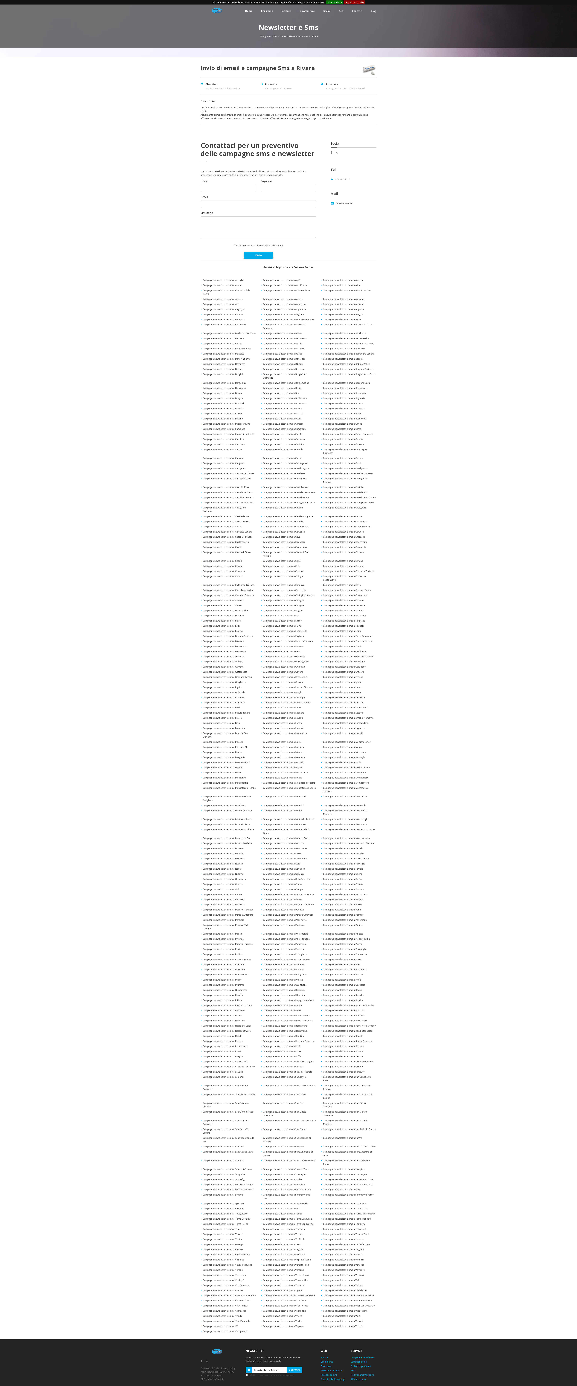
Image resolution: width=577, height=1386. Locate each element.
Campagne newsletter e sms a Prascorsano (225, 974)
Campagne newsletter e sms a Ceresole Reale (347, 526)
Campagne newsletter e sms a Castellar (343, 487)
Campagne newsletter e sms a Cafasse (283, 423)
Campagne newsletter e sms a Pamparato (345, 894)
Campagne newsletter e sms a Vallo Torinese (226, 1254)
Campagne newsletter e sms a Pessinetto (285, 919)
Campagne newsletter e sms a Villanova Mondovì (348, 1295)
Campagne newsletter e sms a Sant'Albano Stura (228, 1151)
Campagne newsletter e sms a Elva (281, 615)
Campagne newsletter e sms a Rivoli (282, 1010)
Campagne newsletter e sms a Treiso (282, 1234)
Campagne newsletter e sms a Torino (282, 1213)
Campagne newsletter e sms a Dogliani (283, 610)
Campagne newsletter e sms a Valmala (343, 1254)
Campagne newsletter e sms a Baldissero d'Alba (348, 324)
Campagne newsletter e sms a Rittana (223, 1000)
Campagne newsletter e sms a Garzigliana (285, 656)
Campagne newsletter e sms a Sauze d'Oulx (285, 1169)
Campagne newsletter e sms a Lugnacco (344, 727)
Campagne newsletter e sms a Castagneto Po (227, 478)
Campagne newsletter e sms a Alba (341, 285)
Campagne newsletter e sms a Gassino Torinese (348, 656)
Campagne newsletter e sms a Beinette (223, 353)
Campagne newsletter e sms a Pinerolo (223, 938)
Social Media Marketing (332, 1379)
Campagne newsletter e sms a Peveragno (345, 919)
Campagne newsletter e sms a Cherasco (344, 536)
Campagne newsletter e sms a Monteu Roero (286, 838)
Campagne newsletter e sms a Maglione (284, 746)
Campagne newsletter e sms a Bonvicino (284, 368)
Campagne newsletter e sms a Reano (342, 989)
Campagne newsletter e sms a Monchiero (224, 805)
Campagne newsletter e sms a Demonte (344, 605)
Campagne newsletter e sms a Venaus (223, 1269)
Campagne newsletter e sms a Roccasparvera (227, 1030)
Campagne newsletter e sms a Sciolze (282, 1179)
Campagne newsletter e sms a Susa (281, 1208)
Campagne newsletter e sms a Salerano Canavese (229, 1066)
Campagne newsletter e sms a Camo (342, 428)
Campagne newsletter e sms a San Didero (285, 1094)
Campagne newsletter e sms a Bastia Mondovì (227, 348)
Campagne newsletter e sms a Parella (282, 899)
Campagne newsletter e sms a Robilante (344, 1015)
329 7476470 (342, 179)
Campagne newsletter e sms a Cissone (343, 565)
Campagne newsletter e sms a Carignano (224, 463)
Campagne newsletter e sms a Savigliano (344, 1169)
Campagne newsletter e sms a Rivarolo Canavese (348, 1005)
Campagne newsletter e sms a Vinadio (223, 1315)
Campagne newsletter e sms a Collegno (283, 576)
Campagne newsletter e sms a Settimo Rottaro (347, 1184)
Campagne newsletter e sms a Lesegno (283, 712)
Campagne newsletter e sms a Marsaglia (344, 757)
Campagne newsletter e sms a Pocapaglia (344, 948)
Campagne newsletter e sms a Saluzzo (223, 1071)
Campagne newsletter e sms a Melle (222, 772)
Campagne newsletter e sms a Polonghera (285, 954)
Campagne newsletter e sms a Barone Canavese (348, 343)
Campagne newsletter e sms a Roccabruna (285, 1025)
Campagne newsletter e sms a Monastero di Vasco (289, 787)
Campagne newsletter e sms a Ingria (222, 687)
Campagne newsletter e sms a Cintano (343, 560)
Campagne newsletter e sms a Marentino (344, 752)
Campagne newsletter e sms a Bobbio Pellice (346, 363)
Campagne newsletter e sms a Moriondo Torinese (349, 843)
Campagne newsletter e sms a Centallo (283, 521)
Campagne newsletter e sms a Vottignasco (225, 1331)
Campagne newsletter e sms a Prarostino (344, 969)
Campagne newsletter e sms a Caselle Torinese (348, 473)
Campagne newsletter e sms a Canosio (343, 439)
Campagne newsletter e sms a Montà (282, 810)
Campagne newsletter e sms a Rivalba (343, 1000)
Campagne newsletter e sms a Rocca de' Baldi (227, 1025)
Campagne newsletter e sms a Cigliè (282, 560)
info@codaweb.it (344, 203)
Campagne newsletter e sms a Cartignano (224, 468)
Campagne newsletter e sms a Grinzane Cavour (227, 676)
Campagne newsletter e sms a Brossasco (284, 403)
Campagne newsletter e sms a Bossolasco (345, 387)
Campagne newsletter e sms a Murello (343, 848)
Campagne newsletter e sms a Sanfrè (342, 1137)
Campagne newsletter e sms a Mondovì (283, 805)
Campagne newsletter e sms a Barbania (223, 338)
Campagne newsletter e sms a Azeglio (343, 314)
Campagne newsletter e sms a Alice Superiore (347, 290)
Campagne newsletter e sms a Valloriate (284, 1254)
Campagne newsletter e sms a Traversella (345, 1228)
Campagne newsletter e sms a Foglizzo (283, 635)
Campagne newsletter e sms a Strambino (344, 1203)
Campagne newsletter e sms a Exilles (282, 620)
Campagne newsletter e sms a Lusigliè (343, 733)
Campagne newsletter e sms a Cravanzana (345, 595)
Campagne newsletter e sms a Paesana (343, 889)
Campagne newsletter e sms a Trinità (222, 1239)
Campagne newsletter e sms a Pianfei (342, 924)
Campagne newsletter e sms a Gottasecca (225, 671)
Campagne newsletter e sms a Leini (221, 707)
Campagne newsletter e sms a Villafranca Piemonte (229, 1295)
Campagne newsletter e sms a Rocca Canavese (287, 1020)
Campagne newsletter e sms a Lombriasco (225, 727)
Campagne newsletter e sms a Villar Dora (284, 1300)
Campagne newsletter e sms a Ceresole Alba (286, 526)
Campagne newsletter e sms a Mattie (222, 767)
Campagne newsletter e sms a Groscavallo (285, 676)
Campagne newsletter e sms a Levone (283, 717)
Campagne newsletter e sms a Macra (282, 741)
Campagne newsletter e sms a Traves (223, 1234)
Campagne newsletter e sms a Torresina (344, 1223)
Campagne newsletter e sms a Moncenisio (345, 796)
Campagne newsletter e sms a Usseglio (223, 1244)
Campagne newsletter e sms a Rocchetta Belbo (347, 1030)
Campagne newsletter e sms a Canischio (284, 439)
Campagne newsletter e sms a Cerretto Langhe (227, 531)
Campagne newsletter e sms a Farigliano (344, 620)
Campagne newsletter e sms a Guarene (283, 681)
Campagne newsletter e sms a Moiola (282, 777)
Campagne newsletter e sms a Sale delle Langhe (288, 1061)
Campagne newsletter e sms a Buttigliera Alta (226, 423)
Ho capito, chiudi (334, 2)
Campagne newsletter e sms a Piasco (222, 933)
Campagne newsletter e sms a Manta (222, 752)
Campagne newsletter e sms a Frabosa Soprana (288, 641)
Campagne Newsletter (362, 1357)
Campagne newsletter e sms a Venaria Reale (286, 1264)
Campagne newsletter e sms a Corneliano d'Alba (228, 589)
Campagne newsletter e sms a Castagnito (284, 478)
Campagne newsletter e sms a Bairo (342, 319)
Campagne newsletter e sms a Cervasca (284, 531)
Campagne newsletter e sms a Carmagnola (285, 463)
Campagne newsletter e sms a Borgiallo (223, 374)
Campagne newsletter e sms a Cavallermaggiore (288, 516)
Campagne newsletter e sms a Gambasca (344, 651)
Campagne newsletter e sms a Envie (222, 620)
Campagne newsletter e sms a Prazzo (343, 974)
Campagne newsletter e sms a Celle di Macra (226, 521)
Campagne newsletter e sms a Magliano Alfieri (347, 741)
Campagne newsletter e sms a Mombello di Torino (289, 782)
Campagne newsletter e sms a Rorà (281, 1046)
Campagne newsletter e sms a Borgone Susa (346, 382)
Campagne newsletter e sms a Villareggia (284, 1310)
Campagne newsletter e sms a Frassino (283, 646)
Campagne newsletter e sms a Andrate (343, 303)
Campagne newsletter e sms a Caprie (222, 449)
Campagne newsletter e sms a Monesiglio (344, 805)
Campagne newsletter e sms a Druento (223, 615)
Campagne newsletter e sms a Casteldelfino (226, 487)
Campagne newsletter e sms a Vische (282, 1320)
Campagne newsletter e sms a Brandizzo (344, 392)
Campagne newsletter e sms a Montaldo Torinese (289, 819)
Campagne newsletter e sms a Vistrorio (343, 1320)
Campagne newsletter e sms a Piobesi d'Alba (346, 938)
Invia (258, 255)
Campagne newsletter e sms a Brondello (224, 403)
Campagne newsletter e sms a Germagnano (286, 661)
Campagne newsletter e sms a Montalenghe (346, 819)
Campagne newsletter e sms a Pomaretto (345, 954)
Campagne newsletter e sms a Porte (342, 959)
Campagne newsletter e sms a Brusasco (344, 408)
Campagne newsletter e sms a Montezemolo (346, 838)
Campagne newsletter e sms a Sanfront (223, 1146)
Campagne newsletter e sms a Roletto (223, 1040)
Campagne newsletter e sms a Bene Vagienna (226, 358)
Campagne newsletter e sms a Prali (341, 964)
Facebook (326, 1366)
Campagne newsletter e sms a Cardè (282, 457)
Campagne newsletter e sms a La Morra (344, 697)
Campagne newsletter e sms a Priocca (283, 979)
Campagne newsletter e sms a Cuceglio (283, 600)
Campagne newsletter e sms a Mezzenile (224, 777)
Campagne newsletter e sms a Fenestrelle (285, 630)
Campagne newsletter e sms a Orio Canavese (286, 878)
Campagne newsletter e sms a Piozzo (342, 943)
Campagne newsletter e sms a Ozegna (283, 889)
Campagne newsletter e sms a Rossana (343, 1046)
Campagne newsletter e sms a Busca (282, 418)
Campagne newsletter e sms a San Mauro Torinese (289, 1120)
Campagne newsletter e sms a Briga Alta (344, 398)
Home (283, 36)
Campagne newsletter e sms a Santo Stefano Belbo (289, 1160)
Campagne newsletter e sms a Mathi (342, 762)
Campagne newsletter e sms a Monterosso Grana (349, 829)
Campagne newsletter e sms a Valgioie (283, 1249)
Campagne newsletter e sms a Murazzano (285, 848)
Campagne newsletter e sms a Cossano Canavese (229, 595)
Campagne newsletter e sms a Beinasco (344, 348)
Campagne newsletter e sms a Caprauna (344, 444)
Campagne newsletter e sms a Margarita (224, 757)
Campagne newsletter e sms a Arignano (223, 314)
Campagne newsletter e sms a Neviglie (343, 853)
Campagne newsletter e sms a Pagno (222, 894)
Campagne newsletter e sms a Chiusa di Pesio (227, 552)
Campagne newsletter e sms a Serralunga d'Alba (348, 1179)
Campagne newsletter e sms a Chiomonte (344, 546)
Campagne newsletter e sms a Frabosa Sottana (347, 641)
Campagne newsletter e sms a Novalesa (284, 868)
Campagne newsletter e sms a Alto (221, 303)
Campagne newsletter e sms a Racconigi (284, 989)
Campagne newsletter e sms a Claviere (283, 571)
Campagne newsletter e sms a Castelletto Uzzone (289, 492)
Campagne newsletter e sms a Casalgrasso (345, 468)
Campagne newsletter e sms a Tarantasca (345, 1208)
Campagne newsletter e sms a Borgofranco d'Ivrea (349, 374)
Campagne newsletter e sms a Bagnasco (224, 319)
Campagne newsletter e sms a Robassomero (286, 1015)
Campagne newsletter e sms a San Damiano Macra (229, 1094)
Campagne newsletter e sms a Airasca (343, 279)
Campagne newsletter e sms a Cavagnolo (344, 507)
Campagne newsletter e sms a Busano (223, 418)
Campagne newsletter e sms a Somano (223, 1194)
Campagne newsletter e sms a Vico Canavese (226, 1285)
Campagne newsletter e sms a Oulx (221, 889)
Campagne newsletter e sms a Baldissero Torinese (229, 333)
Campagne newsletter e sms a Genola (222, 661)
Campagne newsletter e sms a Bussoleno (344, 418)
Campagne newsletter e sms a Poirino (222, 954)
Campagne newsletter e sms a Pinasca (343, 933)
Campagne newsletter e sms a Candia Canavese (348, 433)
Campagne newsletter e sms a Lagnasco (224, 702)
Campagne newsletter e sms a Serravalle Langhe (228, 1184)
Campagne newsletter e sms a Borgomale (225, 382)
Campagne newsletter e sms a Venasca (343, 1264)
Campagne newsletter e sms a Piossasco (284, 943)
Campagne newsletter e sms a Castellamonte (286, 487)
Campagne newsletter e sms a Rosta (222, 1051)
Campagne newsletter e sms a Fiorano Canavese (228, 635)
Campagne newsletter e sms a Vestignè (223, 1280)
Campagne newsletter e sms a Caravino (223, 457)
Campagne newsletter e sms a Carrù (342, 463)
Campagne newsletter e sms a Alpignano (344, 298)
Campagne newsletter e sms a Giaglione (344, 661)
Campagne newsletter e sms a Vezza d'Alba (285, 1280)
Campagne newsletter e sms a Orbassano (225, 878)
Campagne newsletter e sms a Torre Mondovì (347, 1218)
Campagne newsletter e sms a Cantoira (283, 444)
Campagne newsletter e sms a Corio (342, 584)
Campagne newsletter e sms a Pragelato (284, 964)
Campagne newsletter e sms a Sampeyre (284, 1076)
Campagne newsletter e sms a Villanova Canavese (289, 1295)
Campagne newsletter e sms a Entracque (344, 615)
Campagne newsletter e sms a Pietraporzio (285, 933)
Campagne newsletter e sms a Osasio (282, 884)
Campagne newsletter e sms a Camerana (284, 428)
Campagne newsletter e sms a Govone (283, 671)
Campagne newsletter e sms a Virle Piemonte (226, 1320)
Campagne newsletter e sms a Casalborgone (286, 468)
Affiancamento (358, 1379)
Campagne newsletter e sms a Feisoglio (344, 625)
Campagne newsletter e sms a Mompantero (346, 782)
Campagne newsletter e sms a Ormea (343, 878)
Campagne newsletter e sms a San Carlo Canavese (289, 1085)
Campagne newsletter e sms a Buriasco (283, 413)
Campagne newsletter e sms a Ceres (222, 526)
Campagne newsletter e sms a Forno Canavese (347, 635)
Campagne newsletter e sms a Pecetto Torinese (228, 909)
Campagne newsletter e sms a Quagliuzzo (285, 984)
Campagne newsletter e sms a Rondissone (225, 1046)
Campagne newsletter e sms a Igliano (342, 681)
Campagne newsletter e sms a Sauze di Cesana (227, 1169)
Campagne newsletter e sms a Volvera (343, 1326)
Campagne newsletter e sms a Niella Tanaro (346, 858)
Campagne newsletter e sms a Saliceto (283, 1066)
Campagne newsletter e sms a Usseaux (343, 1239)
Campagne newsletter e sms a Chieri (222, 546)
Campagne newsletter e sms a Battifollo (284, 348)
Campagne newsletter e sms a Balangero (224, 324)
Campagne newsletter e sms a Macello (223, 741)
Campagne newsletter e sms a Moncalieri (284, 796)
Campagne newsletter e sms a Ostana (343, 884)
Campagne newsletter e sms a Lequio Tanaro (226, 712)
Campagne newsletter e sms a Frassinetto (225, 646)
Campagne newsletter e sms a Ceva (281, 536)
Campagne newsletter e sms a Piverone (284, 948)
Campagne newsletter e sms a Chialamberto (226, 541)
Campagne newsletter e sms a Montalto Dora (226, 824)
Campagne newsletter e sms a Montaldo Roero (227, 819)
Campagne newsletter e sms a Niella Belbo (285, 858)
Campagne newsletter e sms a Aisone (222, 285)
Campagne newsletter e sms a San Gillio (283, 1102)
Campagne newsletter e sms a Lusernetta (285, 733)
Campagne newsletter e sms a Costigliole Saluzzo (288, 595)
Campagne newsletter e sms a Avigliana (283, 314)
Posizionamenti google (362, 1374)
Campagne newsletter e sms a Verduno (283, 1269)
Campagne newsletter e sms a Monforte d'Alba (227, 810)
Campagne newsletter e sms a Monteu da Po (226, 838)
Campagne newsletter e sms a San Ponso (284, 1129)
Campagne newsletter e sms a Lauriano (343, 702)
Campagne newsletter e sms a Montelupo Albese (228, 829)
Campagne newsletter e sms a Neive (282, 853)
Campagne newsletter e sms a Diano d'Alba (225, 610)
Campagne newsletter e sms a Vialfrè (342, 1280)
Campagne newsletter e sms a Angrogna (224, 309)
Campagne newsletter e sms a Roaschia (344, 1010)
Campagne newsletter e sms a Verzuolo (344, 1274)
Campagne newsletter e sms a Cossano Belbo (347, 589)
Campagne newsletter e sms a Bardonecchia (346, 338)
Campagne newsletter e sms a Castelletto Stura (228, 492)
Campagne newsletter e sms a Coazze (223, 576)
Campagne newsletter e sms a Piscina (222, 948)
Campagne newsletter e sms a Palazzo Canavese (288, 894)
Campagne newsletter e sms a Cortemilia (284, 589)
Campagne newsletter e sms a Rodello (343, 1035)
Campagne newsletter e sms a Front (342, 646)
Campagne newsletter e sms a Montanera (345, 824)
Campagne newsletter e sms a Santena (223, 1160)
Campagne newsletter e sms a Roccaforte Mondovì (349, 1025)
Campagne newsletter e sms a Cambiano (224, 428)
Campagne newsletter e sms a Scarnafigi (224, 1179)
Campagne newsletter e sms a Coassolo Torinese (349, 571)
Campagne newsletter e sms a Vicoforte (284, 1285)
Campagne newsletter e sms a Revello (223, 994)
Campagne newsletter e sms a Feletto (223, 630)
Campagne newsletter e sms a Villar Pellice (225, 1305)
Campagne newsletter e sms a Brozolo (223, 408)
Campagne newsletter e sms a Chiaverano (345, 541)
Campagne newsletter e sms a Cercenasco (345, 521)
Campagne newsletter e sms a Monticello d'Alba (227, 843)
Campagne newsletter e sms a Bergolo (343, 358)
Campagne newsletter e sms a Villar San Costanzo (349, 1305)
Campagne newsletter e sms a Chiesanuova (285, 546)
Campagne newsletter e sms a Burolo (342, 413)
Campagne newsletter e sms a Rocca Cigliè (345, 1020)
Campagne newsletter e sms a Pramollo (283, 969)
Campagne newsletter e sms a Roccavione (285, 1030)
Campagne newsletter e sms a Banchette (344, 333)
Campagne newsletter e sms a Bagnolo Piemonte (288, 319)
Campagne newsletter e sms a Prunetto (223, 984)
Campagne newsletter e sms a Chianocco (284, 541)
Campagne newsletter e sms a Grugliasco (224, 681)
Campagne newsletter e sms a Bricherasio (285, 398)
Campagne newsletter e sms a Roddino (283, 1035)
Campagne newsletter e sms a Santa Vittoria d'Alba (349, 1146)
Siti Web (325, 1357)
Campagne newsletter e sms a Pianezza (284, 924)
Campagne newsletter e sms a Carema (343, 457)
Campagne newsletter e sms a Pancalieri (224, 899)
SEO (353, 1370)
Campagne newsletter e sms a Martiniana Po (226, 762)
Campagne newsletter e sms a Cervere (343, 531)
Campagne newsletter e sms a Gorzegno (344, 666)
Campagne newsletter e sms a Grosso (343, 676)
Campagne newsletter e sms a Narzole (223, 853)
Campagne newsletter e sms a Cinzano (223, 565)
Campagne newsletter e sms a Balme (282, 333)
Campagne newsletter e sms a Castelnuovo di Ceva (349, 497)
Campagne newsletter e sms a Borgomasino (286, 382)
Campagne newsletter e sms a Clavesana (224, 571)
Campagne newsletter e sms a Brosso (343, 403)
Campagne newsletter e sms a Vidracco (343, 1285)
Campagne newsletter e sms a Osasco (223, 884)
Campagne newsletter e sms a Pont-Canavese (227, 959)
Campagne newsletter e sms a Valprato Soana (287, 1259)
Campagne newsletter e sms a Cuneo (222, 605)
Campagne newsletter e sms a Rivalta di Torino (227, 1005)
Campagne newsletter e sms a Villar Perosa (285, 1305)
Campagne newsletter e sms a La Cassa (223, 697)
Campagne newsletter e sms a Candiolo (223, 439)
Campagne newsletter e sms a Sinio (341, 1189)
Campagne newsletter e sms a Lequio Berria (346, 707)
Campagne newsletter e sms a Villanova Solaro (227, 1300)
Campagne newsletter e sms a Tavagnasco (225, 1213)
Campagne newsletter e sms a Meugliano (344, 772)
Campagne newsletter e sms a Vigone (282, 1290)
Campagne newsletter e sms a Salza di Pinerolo (287, 1071)
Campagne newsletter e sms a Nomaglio (344, 863)
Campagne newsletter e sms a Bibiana (283, 363)
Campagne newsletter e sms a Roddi (222, 1035)
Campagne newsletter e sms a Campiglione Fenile (228, 433)
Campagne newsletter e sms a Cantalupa (224, 444)
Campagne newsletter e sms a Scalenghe (284, 1174)
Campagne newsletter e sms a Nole (281, 863)
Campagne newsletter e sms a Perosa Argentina (228, 914)
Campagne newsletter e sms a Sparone (223, 1203)
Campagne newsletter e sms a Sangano (283, 1146)
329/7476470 (227, 1371)
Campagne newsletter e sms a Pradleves (224, 964)
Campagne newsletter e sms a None (222, 868)
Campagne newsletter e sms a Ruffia (282, 1056)
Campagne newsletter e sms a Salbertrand (225, 1061)
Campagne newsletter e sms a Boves (222, 392)
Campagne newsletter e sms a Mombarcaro (346, 777)
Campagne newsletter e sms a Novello (343, 868)
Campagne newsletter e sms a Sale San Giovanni (348, 1061)
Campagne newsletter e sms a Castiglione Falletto (289, 502)
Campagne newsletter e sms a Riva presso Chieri (288, 1000)
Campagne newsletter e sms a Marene (283, 752)
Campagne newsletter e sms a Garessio (223, 656)
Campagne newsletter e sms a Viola (341, 1315)
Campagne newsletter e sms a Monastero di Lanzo (229, 787)
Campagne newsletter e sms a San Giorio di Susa (228, 1111)
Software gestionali (361, 1366)
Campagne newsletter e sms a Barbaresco (285, 338)
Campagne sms (359, 1361)
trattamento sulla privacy (270, 245)
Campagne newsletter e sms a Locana (282, 722)
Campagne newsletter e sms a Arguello (343, 309)
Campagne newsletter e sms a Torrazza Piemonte (349, 1213)
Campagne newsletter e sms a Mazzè (282, 767)
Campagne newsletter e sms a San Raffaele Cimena (349, 1129)
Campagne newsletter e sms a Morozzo (223, 848)
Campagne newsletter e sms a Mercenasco (285, 772)
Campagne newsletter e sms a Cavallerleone (226, 516)
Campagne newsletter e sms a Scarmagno (345, 1174)
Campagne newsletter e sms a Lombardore (345, 722)
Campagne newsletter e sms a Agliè (281, 279)
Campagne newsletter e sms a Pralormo (224, 969)
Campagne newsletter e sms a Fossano (223, 641)
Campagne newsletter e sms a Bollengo (223, 368)
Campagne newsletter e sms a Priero (222, 979)
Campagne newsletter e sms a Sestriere (284, 1184)
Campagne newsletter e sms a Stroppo (223, 1208)
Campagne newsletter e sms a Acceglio (223, 279)
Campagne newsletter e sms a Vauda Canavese (227, 1264)
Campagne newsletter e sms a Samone (223, 1076)
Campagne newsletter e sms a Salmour (343, 1066)
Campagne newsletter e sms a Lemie (282, 707)
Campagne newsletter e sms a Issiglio (282, 692)
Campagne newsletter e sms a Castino (283, 507)
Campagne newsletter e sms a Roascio (223, 1015)
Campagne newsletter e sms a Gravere (343, 671)
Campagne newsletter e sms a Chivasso (344, 552)
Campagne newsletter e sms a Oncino (342, 873)
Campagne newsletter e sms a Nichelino (223, 858)
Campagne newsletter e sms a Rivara (282, 1005)
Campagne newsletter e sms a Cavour (343, 516)
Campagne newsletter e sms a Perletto (283, 909)
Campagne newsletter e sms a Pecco (342, 904)
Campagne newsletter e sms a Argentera (284, 309)
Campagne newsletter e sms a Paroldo (343, 899)
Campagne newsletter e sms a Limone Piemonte (348, 717)
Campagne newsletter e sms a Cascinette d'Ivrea (228, 473)
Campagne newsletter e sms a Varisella (343, 1259)
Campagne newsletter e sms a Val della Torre (346, 1244)
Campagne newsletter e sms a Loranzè (283, 727)
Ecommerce (327, 1361)
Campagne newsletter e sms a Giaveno (223, 666)
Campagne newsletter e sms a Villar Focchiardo (347, 1300)
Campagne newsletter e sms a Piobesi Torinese (228, 943)
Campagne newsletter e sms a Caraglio (283, 449)
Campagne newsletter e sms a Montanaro (285, 824)
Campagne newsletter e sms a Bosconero (224, 387)
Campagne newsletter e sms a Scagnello (224, 1174)
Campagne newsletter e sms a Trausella (284, 1228)
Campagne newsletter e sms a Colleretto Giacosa (228, 584)
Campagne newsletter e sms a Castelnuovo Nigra (228, 502)
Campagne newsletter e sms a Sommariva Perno (348, 1194)
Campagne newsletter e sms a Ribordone (284, 994)
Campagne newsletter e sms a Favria (282, 625)
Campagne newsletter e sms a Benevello (284, 358)
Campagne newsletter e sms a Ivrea (342, 692)
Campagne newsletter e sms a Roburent (224, 1020)
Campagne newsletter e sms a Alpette (283, 298)
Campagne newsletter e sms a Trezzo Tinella (346, 1234)
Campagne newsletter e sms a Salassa (343, 1056)
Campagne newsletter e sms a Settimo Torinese (228, 1189)
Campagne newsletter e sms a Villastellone (345, 1310)
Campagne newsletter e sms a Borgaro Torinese (348, 368)
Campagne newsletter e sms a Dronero (343, 610)
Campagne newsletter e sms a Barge (222, 343)
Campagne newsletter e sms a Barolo (282, 343)
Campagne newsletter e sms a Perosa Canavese (288, 914)
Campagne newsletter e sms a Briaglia (223, 398)
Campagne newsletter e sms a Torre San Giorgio (288, 1223)
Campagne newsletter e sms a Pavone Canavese (288, 904)
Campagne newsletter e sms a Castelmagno (286, 497)
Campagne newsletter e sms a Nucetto (223, 873)
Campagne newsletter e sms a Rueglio (223, 1056)
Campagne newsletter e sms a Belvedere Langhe (348, 353)
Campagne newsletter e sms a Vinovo (282, 1315)
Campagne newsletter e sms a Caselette (284, 473)
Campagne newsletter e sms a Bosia (282, 387)
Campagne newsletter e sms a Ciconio (222, 560)
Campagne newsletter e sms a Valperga (223, 1259)
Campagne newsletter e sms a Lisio (221, 722)
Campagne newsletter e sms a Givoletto (284, 666)
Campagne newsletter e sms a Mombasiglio (225, 782)
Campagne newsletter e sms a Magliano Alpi (226, 746)
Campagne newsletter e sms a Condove (283, 584)
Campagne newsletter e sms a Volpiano (283, 1326)
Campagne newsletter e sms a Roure (282, 1051)
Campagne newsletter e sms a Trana (222, 1228)
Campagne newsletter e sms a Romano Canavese (288, 1040)
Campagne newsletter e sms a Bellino (282, 353)
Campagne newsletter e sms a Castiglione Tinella (348, 502)
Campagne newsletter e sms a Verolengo (224, 1274)
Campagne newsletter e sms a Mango (342, 746)
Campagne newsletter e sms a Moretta (283, 843)
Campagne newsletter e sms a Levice (222, 717)
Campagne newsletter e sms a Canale (282, 433)
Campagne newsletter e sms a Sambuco (344, 1071)
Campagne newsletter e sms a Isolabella (224, 692)
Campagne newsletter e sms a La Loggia (284, 697)
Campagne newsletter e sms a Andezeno (284, 303)
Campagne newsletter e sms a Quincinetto (225, 989)
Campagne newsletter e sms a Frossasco (224, 651)
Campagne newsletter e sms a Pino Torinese (286, 938)
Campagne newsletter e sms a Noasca (223, 863)
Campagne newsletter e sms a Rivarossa (224, 1010)
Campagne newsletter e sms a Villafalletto (345, 1290)
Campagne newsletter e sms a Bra (281, 392)
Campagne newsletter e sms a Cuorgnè (283, 605)
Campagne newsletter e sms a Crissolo (223, 600)
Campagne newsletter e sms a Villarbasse (224, 1310)
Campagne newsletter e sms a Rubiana (343, 1051)
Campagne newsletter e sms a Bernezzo (224, 363)
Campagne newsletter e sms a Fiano (342, 630)
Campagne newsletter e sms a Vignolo (223, 1290)
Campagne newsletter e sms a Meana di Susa (346, 767)
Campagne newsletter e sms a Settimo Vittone (287, 1189)
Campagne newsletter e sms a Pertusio (223, 919)
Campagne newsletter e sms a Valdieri (223, 1249)
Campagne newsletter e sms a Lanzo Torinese (287, 702)
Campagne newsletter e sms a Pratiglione (284, 974)
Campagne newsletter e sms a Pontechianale (286, 959)
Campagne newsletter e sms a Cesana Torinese (228, 536)
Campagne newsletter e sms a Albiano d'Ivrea (286, 290)
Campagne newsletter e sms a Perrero (343, 914)
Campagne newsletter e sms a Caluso (342, 423)
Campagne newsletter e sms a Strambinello (285, 1203)
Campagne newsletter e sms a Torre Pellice (225, 1223)
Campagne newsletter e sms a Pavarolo (223, 904)
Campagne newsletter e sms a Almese (223, 298)
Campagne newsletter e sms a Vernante (344, 1269)
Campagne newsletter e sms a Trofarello (284, 1239)
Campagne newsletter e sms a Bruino (282, 408)
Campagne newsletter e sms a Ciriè (281, 565)
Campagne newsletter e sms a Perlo (342, 909)
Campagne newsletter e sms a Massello (283, 762)
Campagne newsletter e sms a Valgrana (343, 1249)
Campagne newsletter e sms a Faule (222, 625)
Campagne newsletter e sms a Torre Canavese (287, 1218)
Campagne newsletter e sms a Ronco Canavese (347, 1040)
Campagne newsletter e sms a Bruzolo (223, 413)
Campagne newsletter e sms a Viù (220, 1326)
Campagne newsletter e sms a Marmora (284, 757)
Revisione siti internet (332, 1370)
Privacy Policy (228, 1368)
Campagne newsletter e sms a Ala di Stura (285, 285)
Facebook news (329, 1374)
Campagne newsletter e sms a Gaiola (282, 651)
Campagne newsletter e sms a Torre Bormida (226, 1218)
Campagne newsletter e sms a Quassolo (344, 984)
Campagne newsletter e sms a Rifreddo (343, 994)
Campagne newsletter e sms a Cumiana (343, 600)
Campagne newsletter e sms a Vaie (281, 1244)
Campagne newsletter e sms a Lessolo (343, 712)
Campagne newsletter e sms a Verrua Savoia (286, 1274)
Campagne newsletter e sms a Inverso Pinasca (287, 687)
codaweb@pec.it (214, 1378)
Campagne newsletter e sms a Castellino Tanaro (228, 497)
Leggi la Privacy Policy (354, 2)
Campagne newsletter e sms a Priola (342, 979)
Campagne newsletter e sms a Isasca (342, 687)
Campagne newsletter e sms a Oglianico (284, 873)
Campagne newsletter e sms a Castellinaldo (345, 492)
